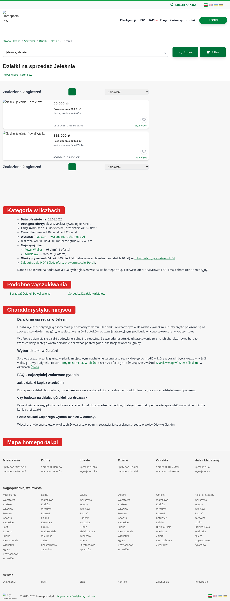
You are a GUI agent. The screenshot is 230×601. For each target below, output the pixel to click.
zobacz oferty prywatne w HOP (154, 258)
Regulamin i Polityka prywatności (76, 596)
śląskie (55, 41)
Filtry (215, 52)
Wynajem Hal (202, 471)
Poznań (7, 513)
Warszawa (9, 500)
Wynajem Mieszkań (14, 471)
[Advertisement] (191, 144)
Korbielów (26, 74)
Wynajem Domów (51, 471)
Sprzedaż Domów (51, 467)
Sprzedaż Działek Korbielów (86, 294)
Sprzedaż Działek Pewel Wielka (30, 294)
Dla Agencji (128, 20)
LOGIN (213, 20)
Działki (43, 41)
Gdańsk (7, 518)
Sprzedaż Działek (128, 467)
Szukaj (188, 52)
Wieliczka (8, 545)
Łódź (5, 527)
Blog (163, 20)
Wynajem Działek (128, 471)
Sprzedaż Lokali (89, 467)
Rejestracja (201, 581)
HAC (152, 20)
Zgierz (6, 549)
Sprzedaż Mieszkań (14, 467)
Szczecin (8, 531)
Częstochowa (11, 554)
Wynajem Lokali (89, 471)
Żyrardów (8, 558)
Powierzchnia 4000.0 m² (68, 140)
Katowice (8, 522)
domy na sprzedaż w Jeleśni (78, 363)
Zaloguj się (162, 581)
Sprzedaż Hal (202, 467)
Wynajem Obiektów (167, 471)
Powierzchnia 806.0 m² (67, 109)
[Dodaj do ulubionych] (144, 119)
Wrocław (8, 509)
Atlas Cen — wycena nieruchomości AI (59, 237)
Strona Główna (11, 41)
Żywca (35, 367)
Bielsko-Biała (10, 540)
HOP (142, 20)
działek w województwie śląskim (176, 363)
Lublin (6, 536)
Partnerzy (176, 20)
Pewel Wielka (11, 74)
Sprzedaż (29, 41)
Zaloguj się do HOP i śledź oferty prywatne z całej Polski (58, 263)
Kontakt (191, 20)
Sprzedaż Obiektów (167, 467)
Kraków (7, 504)
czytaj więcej (141, 125)
